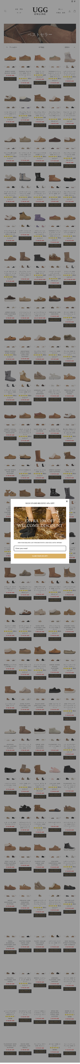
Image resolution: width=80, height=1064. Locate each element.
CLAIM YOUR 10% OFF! (40, 556)
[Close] (67, 501)
